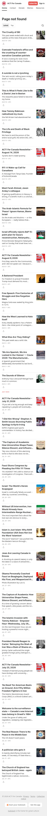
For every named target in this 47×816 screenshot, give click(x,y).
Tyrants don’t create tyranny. (14, 155)
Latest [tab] (5, 25)
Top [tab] (12, 25)
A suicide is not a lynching (15, 73)
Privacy (26, 796)
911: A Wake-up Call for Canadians (13, 169)
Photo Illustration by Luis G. (13, 582)
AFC (9, 41)
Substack (11, 811)
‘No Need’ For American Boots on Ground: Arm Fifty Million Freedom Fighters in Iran (17, 688)
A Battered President (12, 275)
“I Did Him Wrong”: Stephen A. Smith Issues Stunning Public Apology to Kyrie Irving (17, 422)
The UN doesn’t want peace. (13, 738)
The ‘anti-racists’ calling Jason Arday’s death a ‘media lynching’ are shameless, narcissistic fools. (17, 77)
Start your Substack (17, 805)
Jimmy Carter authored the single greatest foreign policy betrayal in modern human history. (16, 651)
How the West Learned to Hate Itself (17, 318)
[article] (23, 38)
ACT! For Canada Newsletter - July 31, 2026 (17, 399)
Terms (32, 796)
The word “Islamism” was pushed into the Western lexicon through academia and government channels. (17, 540)
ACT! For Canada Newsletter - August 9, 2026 (17, 256)
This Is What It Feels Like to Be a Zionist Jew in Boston (17, 92)
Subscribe (33, 3)
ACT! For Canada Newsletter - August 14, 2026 (17, 151)
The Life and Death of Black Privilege (16, 130)
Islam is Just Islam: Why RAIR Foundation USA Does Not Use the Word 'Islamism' (17, 533)
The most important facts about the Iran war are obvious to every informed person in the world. (16, 516)
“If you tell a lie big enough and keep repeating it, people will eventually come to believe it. (17, 405)
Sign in (42, 3)
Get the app (35, 805)
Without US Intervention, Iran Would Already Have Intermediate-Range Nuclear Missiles (16, 509)
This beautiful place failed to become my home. (17, 97)
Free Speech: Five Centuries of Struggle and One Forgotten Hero (17, 296)
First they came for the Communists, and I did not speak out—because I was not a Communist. (17, 262)
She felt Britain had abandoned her (16, 117)
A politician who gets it (13, 750)
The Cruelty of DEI (11, 32)
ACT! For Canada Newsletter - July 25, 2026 (17, 666)
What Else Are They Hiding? (16, 337)
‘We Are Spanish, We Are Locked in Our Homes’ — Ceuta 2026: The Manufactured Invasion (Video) (17, 355)
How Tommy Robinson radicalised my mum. (13, 112)
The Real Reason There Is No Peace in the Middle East (16, 733)
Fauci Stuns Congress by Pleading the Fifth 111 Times (16, 467)
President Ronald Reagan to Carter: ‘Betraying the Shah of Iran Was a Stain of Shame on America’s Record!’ (17, 644)
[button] (4, 8)
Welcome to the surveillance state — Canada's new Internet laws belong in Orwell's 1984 (17, 711)
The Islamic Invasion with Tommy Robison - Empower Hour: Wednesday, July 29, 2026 (15, 621)
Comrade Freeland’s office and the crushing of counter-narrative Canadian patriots (17, 53)
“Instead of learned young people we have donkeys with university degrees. (17, 671)
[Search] (42, 25)
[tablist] (8, 25)
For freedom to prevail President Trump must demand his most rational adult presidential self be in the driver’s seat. (16, 280)
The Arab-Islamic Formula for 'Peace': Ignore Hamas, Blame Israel (17, 211)
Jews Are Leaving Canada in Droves (16, 554)
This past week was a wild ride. (14, 340)
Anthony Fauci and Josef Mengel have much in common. (17, 379)
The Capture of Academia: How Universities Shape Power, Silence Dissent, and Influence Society (17, 597)
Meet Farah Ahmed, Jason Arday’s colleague (15, 189)
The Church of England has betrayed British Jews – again (17, 768)
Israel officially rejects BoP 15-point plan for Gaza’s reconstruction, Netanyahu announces (17, 235)
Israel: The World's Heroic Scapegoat (15, 487)
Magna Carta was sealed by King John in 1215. (17, 303)
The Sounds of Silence (13, 375)
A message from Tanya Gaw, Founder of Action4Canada (17, 174)
